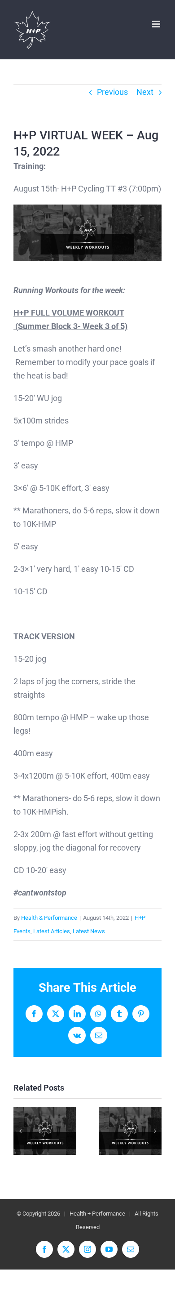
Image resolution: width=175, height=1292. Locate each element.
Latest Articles (51, 931)
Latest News (89, 931)
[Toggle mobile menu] (157, 24)
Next (144, 92)
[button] (20, 1131)
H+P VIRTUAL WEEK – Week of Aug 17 (130, 1131)
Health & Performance (49, 917)
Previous (112, 92)
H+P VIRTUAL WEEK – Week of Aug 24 (45, 1131)
